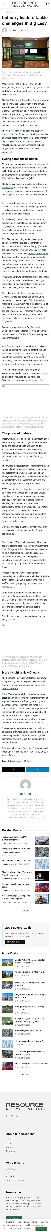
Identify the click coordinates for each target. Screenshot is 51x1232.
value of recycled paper (18, 131)
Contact (10, 1176)
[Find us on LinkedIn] (7, 1116)
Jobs (8, 1172)
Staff (8, 1143)
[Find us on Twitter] (17, 1116)
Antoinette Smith (10, 864)
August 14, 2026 (21, 902)
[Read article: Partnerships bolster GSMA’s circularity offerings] (42, 840)
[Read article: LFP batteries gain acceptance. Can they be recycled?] (7, 1054)
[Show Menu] (3, 4)
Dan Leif (13, 30)
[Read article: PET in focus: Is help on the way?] (42, 864)
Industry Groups (14, 761)
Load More (25, 911)
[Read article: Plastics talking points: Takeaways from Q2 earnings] (42, 876)
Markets (27, 761)
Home (4, 12)
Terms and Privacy (15, 1180)
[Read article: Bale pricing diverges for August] (42, 852)
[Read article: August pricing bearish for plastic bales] (42, 888)
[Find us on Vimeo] (12, 1116)
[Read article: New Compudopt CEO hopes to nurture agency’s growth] (42, 899)
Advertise (10, 1168)
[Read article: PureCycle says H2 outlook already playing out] (7, 1009)
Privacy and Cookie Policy (22, 1228)
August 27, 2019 (27, 30)
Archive (9, 1147)
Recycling (11, 12)
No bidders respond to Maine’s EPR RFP (31, 972)
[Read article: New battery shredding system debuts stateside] (7, 985)
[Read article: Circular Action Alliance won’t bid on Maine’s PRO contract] (7, 962)
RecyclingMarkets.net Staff (14, 852)
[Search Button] (47, 4)
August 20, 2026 (23, 975)
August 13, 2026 (23, 1013)
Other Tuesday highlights (14, 694)
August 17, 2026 (26, 864)
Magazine (11, 1151)
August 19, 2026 (23, 966)
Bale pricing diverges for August (16, 848)
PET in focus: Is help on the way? (17, 860)
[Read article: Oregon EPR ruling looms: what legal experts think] (7, 997)
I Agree (41, 1229)
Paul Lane (8, 843)
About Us (10, 1139)
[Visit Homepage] (25, 4)
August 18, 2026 (21, 843)
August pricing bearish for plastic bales (31, 1064)
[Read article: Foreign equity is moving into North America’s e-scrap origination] (7, 1021)
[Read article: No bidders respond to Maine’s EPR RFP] (7, 974)
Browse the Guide (15, 942)
